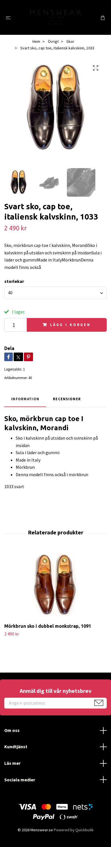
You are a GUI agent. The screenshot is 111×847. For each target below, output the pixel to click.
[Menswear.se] (55, 17)
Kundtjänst (15, 746)
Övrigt (53, 41)
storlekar (14, 281)
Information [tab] (25, 399)
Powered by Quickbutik (74, 829)
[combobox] (55, 293)
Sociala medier (19, 779)
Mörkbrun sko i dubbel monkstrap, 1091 (47, 626)
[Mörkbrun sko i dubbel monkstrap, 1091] (55, 585)
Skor (70, 41)
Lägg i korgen (70, 324)
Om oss (12, 730)
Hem (36, 41)
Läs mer (12, 763)
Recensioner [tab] (67, 399)
